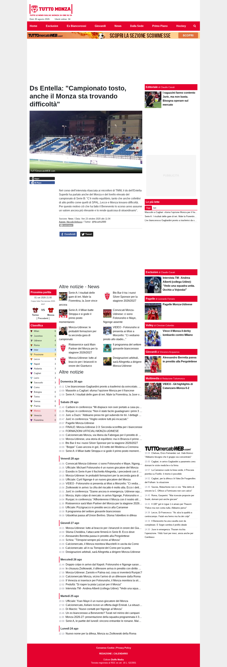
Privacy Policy (123, 648)
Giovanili (151, 351)
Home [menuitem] (33, 26)
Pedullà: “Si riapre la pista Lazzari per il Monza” (93, 584)
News (70, 218)
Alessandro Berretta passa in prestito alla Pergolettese (97, 536)
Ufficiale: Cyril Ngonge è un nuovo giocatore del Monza (98, 479)
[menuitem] (194, 26)
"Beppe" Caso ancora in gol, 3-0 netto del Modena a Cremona (102, 447)
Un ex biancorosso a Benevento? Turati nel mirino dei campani (103, 613)
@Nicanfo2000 (99, 222)
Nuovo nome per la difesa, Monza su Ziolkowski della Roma (101, 633)
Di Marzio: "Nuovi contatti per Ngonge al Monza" (94, 609)
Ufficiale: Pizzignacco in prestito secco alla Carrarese (96, 507)
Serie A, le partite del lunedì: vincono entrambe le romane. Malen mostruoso (110, 621)
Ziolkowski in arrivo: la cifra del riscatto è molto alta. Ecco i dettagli (104, 487)
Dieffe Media (117, 659)
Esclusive (152, 272)
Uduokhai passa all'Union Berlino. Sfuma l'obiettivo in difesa (101, 515)
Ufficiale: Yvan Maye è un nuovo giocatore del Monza (97, 601)
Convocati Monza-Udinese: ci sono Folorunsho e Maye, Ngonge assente (108, 463)
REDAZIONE (105, 653)
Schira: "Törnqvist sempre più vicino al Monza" (93, 540)
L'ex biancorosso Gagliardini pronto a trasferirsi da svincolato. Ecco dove (108, 386)
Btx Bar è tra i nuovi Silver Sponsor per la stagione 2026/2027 (125, 296)
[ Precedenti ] (43, 318)
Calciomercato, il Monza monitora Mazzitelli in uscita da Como (102, 543)
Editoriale (152, 87)
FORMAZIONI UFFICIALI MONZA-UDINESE (92, 431)
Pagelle (150, 298)
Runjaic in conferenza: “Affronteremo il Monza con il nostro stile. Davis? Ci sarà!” (113, 499)
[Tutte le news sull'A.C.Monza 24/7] (51, 10)
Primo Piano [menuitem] (160, 26)
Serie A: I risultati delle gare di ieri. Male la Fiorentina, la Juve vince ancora (109, 394)
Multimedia (152, 378)
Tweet (88, 234)
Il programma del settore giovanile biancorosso (93, 511)
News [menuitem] (117, 26)
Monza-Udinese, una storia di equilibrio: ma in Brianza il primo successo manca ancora (117, 439)
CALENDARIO (121, 653)
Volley (149, 325)
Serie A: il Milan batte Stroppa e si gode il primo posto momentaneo (105, 451)
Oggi (148, 208)
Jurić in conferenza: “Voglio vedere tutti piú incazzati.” (97, 419)
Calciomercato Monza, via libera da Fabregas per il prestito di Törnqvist (107, 435)
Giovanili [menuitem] (100, 26)
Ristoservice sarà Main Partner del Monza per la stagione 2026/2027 (83, 348)
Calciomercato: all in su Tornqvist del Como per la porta (97, 547)
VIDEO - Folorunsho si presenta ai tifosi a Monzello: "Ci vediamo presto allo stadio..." (115, 483)
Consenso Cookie (105, 648)
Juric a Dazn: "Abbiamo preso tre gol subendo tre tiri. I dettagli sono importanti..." (113, 415)
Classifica (37, 325)
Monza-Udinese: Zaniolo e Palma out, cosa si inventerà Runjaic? (104, 572)
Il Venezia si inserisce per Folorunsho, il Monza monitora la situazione (107, 580)
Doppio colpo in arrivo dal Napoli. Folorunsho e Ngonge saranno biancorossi (111, 564)
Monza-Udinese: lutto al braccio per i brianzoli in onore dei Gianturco (83, 361)
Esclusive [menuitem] (52, 26)
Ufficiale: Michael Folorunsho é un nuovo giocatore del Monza (102, 467)
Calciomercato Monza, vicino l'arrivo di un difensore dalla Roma (103, 576)
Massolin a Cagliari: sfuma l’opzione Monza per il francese (100, 390)
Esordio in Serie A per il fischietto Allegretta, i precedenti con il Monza (106, 471)
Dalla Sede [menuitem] (137, 26)
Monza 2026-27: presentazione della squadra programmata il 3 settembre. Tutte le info (116, 617)
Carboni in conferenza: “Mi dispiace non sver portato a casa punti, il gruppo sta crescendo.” (119, 407)
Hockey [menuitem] (181, 26)
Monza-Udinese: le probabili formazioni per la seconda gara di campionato (109, 475)
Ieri (154, 208)
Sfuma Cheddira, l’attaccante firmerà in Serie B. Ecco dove (100, 532)
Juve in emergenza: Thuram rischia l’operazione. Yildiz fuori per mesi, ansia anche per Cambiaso (169, 533)
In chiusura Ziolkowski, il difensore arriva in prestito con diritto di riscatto (108, 568)
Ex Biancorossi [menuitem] (76, 26)
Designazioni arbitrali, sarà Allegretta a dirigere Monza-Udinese (127, 361)
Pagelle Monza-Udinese (80, 423)
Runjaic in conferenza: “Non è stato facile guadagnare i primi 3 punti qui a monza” (113, 411)
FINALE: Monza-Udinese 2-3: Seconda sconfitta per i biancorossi (104, 427)
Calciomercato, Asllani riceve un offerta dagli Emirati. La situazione (105, 605)
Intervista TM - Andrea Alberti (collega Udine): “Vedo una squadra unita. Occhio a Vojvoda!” (119, 588)
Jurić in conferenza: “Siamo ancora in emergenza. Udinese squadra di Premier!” (112, 491)
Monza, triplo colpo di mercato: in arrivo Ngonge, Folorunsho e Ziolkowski (109, 495)
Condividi (69, 234)
